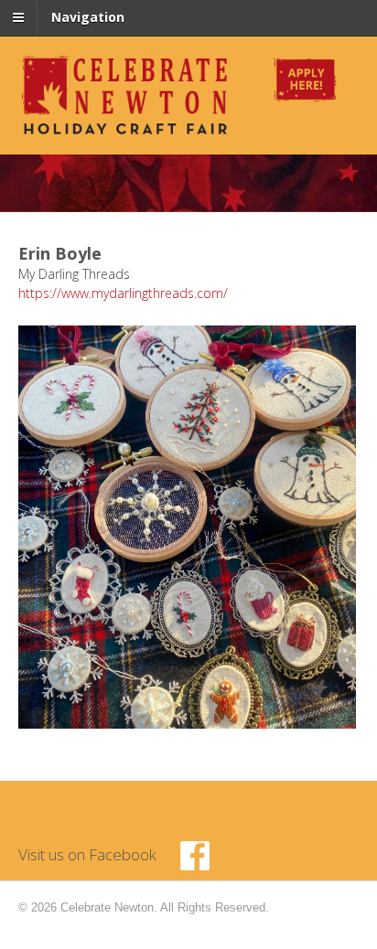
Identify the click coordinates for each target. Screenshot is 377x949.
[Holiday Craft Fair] (125, 131)
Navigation (87, 17)
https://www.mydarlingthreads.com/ (123, 293)
